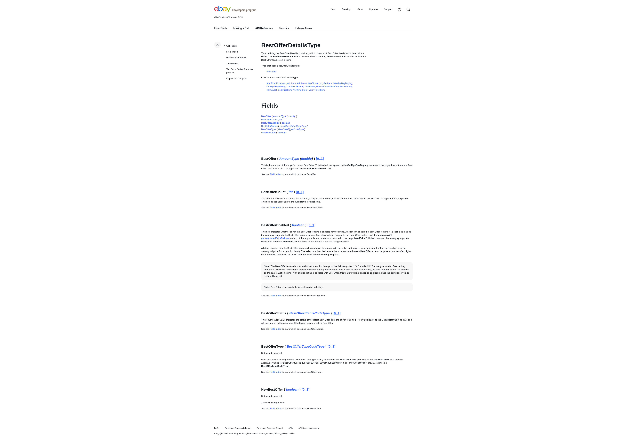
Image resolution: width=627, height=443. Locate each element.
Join (333, 9)
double (291, 116)
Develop (346, 9)
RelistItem (310, 86)
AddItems (302, 83)
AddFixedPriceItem (276, 83)
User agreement (266, 434)
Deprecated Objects (236, 78)
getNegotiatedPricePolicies (275, 238)
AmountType (279, 116)
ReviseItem (346, 86)
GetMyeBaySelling (275, 86)
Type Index (232, 63)
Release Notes (303, 28)
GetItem (327, 83)
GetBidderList (315, 83)
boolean (286, 122)
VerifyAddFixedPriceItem (279, 90)
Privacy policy (280, 434)
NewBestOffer (268, 132)
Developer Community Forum (238, 428)
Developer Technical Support (270, 428)
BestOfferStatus (269, 126)
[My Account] (399, 10)
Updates (373, 9)
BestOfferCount (269, 119)
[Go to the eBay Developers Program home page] (235, 11)
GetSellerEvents (295, 86)
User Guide (220, 28)
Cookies (291, 434)
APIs (291, 428)
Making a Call (241, 28)
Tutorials (284, 28)
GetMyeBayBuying (342, 83)
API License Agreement (308, 428)
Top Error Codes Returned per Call (240, 71)
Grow (360, 9)
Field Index (232, 51)
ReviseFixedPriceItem (327, 86)
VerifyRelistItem (317, 90)
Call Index (231, 46)
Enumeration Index (236, 57)
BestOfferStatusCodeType (293, 126)
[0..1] (320, 158)
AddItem (291, 83)
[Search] (408, 10)
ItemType (271, 71)
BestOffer (266, 116)
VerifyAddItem (300, 90)
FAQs (216, 428)
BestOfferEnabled (270, 122)
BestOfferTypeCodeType (291, 129)
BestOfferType (268, 129)
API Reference (264, 28)
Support (388, 9)
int (280, 119)
